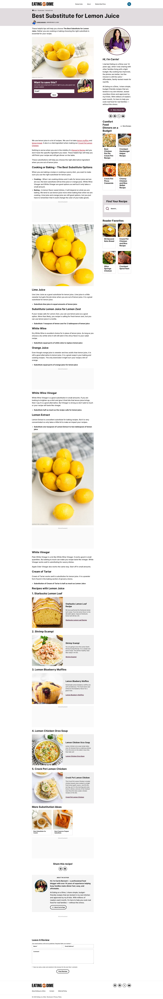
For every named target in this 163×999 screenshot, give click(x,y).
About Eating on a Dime (38, 991)
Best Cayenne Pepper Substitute (62, 832)
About (89, 4)
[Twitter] (119, 116)
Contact (51, 991)
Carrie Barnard (41, 22)
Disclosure (50, 997)
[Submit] (107, 209)
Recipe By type (49, 10)
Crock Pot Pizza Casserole (108, 181)
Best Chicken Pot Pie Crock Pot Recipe (108, 153)
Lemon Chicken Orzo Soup (75, 756)
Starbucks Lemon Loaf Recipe (76, 620)
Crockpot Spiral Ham (124, 267)
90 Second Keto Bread (109, 240)
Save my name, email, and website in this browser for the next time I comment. (55, 967)
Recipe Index (79, 4)
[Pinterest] (110, 116)
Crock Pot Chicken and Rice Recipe (124, 242)
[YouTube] (123, 116)
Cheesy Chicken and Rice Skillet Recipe (123, 183)
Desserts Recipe (78, 150)
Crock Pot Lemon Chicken (75, 797)
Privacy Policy (58, 997)
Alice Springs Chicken (108, 268)
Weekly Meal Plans (100, 4)
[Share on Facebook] (65, 869)
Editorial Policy (62, 991)
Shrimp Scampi (71, 657)
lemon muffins (83, 140)
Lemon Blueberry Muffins (75, 695)
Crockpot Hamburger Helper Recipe (124, 152)
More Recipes (127, 126)
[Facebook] (115, 116)
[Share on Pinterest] (61, 869)
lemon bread (37, 143)
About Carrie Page (59, 907)
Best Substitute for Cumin (39, 832)
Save (54, 95)
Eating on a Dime (43, 4)
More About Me (118, 110)
